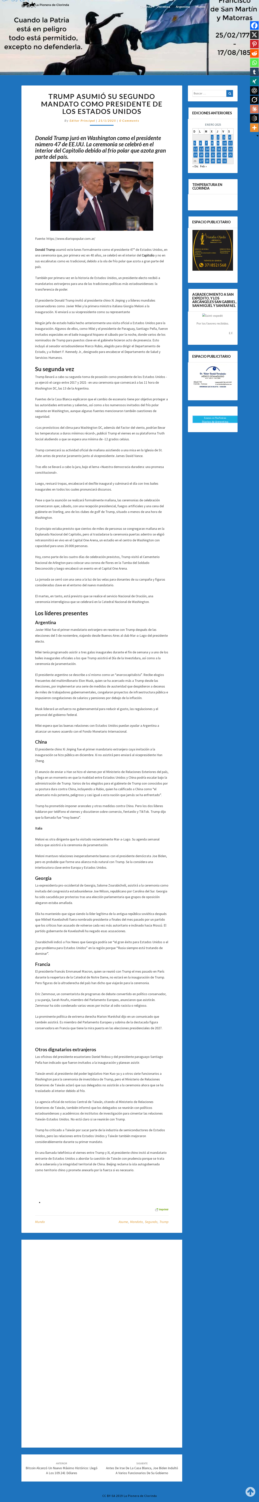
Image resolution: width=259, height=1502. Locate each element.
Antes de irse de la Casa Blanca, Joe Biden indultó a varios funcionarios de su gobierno (142, 1468)
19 (195, 155)
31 (224, 161)
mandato (136, 1222)
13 (201, 149)
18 (230, 149)
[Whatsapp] (254, 62)
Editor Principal (82, 120)
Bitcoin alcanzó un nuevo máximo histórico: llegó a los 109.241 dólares (61, 1468)
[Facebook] (254, 25)
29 (212, 161)
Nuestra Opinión (223, 6)
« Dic (195, 166)
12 (195, 149)
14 (207, 149)
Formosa (164, 6)
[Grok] (254, 100)
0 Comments (129, 120)
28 (207, 161)
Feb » (203, 166)
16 (218, 149)
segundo (151, 1222)
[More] (254, 127)
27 (201, 161)
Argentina (183, 6)
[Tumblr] (254, 72)
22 (212, 155)
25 (230, 155)
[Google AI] (254, 118)
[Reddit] (254, 53)
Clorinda (146, 6)
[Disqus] (101, 1293)
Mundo (200, 6)
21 (207, 155)
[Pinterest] (254, 44)
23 (218, 155)
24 (224, 155)
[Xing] (254, 81)
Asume (123, 1222)
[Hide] (257, 135)
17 (224, 149)
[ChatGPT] (254, 90)
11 (230, 143)
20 (201, 155)
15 (212, 149)
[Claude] (254, 109)
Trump (164, 1222)
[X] (254, 35)
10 (224, 143)
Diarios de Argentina (215, 422)
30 (218, 161)
